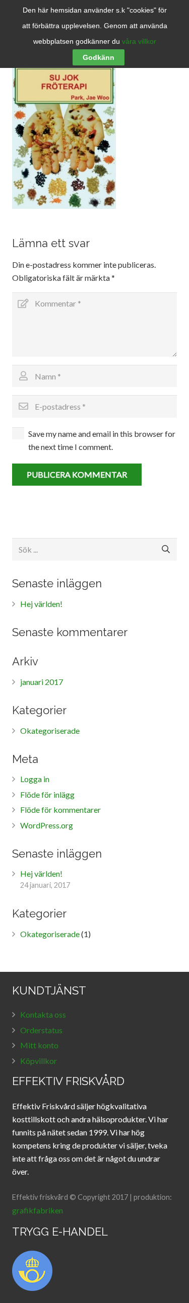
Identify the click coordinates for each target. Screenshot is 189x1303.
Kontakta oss (43, 1014)
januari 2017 (41, 681)
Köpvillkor (38, 1060)
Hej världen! (41, 603)
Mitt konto (39, 1045)
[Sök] (165, 549)
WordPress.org (46, 825)
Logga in (34, 779)
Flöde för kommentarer (60, 809)
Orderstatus (41, 1030)
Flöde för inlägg (47, 794)
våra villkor (139, 41)
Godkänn (98, 57)
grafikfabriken (37, 1210)
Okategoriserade (50, 730)
